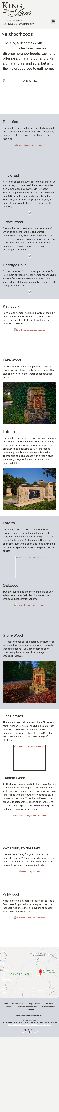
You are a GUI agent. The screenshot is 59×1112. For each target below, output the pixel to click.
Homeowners (17, 1004)
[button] (53, 21)
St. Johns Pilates (48, 1007)
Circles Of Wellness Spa (27, 1007)
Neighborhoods (34, 1004)
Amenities (8, 1007)
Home (5, 1004)
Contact (30, 1010)
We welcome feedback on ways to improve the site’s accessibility (29, 1025)
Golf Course (50, 1004)
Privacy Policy (24, 1032)
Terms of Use (34, 1032)
